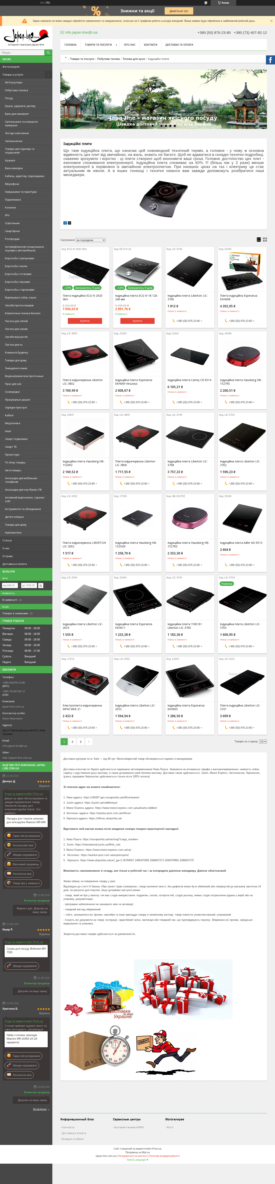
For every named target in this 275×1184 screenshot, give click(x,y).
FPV (7, 215)
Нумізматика (13, 532)
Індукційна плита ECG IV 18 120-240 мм (136, 297)
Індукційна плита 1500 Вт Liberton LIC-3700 (184, 626)
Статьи (7, 540)
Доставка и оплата (14, 564)
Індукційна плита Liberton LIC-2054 (83, 626)
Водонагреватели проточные (24, 376)
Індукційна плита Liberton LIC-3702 (240, 463)
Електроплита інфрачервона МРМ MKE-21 (82, 707)
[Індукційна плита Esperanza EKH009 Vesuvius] (137, 356)
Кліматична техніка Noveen (22, 313)
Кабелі (9, 415)
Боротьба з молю (16, 266)
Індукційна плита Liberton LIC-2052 (135, 707)
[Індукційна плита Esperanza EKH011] (137, 600)
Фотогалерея (11, 66)
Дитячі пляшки (14, 517)
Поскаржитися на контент (132, 1156)
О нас (5, 548)
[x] (69, 223)
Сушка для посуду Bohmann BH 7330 (26, 950)
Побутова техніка (16, 90)
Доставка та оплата (179, 44)
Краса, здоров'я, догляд (20, 106)
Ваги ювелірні (14, 168)
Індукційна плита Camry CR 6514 (189, 380)
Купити (85, 321)
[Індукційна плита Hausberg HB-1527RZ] (189, 518)
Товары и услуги (12, 74)
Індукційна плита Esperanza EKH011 (133, 626)
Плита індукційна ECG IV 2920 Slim (82, 297)
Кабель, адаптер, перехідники (24, 176)
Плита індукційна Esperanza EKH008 (238, 297)
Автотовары (13, 470)
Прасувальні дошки (17, 399)
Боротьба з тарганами (19, 289)
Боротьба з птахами (18, 274)
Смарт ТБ (11, 447)
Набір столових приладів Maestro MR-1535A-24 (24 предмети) (22, 1039)
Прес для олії (13, 384)
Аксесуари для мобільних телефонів (21, 480)
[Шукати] (48, 53)
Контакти (150, 44)
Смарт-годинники (16, 439)
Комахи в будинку (16, 352)
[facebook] (65, 223)
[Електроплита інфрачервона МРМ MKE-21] (85, 681)
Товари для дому (16, 360)
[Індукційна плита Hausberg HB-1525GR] (137, 518)
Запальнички (13, 141)
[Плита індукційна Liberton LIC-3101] (242, 681)
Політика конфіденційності (164, 1156)
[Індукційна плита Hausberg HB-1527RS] (242, 356)
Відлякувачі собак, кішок (20, 297)
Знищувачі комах (16, 368)
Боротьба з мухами (17, 282)
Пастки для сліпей (16, 321)
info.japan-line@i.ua (14, 746)
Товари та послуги (98, 44)
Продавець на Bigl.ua (137, 1152)
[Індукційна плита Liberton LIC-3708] (189, 437)
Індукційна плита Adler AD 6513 (241, 543)
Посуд (9, 98)
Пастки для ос (14, 344)
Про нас (129, 44)
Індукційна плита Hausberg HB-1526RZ (83, 463)
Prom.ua (156, 1148)
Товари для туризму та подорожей (19, 150)
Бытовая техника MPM (129, 1127)
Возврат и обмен (73, 1139)
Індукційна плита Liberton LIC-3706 (187, 297)
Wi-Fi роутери (13, 82)
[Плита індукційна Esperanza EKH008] (242, 271)
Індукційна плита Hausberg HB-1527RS (241, 381)
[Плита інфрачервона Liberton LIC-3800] (137, 437)
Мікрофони (12, 184)
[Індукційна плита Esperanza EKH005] (189, 681)
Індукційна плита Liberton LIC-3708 (187, 463)
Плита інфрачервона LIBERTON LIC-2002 (84, 544)
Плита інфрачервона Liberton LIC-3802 (83, 381)
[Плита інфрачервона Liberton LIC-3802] (85, 356)
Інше (8, 431)
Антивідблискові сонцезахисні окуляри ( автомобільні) (24, 248)
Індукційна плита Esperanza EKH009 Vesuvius (133, 381)
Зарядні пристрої (16, 407)
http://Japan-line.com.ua (17, 757)
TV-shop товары (15, 462)
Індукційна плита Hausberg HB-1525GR (136, 544)
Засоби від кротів (16, 337)
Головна (70, 44)
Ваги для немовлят (17, 114)
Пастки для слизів (16, 329)
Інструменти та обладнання (23, 509)
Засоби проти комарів (19, 305)
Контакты (68, 1127)
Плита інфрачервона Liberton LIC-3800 (135, 463)
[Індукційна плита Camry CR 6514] (189, 356)
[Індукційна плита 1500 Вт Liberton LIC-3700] (189, 600)
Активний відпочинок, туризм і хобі (25, 499)
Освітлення (12, 223)
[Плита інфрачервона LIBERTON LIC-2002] (85, 518)
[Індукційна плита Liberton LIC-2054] (85, 600)
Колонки (10, 207)
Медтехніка (12, 423)
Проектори (12, 454)
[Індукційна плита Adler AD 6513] (242, 518)
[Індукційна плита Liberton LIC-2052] (137, 681)
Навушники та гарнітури (21, 192)
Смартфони (12, 231)
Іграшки (10, 160)
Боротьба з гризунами (19, 258)
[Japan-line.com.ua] (26, 36)
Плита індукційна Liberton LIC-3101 (240, 707)
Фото (170, 1127)
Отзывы (7, 556)
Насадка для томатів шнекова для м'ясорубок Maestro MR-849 (26, 820)
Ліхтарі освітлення (17, 133)
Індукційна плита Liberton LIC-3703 (240, 626)
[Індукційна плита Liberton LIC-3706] (189, 271)
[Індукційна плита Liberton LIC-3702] (242, 437)
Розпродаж (12, 239)
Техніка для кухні (134, 58)
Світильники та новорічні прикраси (21, 123)
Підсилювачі (13, 199)
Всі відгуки (40, 1109)
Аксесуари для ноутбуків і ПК (23, 489)
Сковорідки (12, 392)
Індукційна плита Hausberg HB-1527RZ (188, 544)
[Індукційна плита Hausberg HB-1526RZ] (85, 437)
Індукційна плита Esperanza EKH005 (186, 707)
